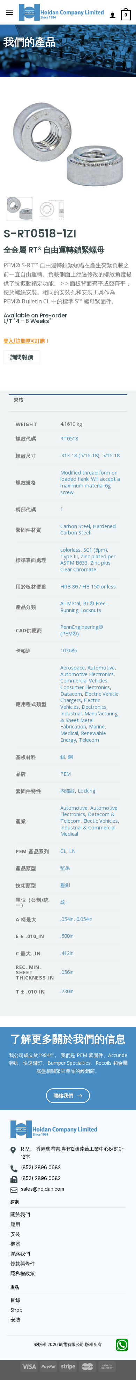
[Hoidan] (61, 12)
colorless (70, 549)
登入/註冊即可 (19, 340)
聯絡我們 (20, 1253)
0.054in (84, 919)
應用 (15, 1224)
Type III (69, 556)
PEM (65, 773)
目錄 (15, 1300)
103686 (68, 650)
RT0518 (69, 438)
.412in (67, 953)
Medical (69, 733)
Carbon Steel (75, 526)
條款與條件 (22, 1263)
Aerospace (72, 667)
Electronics (94, 707)
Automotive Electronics (87, 674)
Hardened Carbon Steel (88, 529)
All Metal (70, 603)
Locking (87, 790)
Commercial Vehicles (83, 680)
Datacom (71, 694)
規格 (18, 400)
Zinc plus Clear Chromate (85, 566)
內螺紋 (67, 790)
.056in (67, 972)
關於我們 (20, 1214)
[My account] (112, 15)
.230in (67, 991)
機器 (15, 1243)
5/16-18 (111, 455)
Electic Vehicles (100, 820)
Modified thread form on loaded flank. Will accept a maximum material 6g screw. (90, 482)
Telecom (89, 739)
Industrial (71, 713)
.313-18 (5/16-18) (79, 455)
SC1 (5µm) (95, 549)
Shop (16, 1309)
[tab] (68, 400)
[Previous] (18, 144)
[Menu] (9, 12)
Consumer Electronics (85, 687)
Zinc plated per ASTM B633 (87, 559)
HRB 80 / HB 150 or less (88, 586)
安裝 (15, 1234)
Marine (97, 726)
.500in (67, 936)
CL (63, 851)
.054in (67, 919)
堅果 (65, 867)
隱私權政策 (22, 1273)
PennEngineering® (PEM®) (81, 630)
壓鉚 (65, 885)
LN (72, 851)
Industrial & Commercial (87, 827)
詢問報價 (21, 357)
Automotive (101, 667)
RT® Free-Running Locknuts (83, 606)
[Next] (118, 144)
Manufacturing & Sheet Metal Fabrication (89, 720)
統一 (65, 901)
